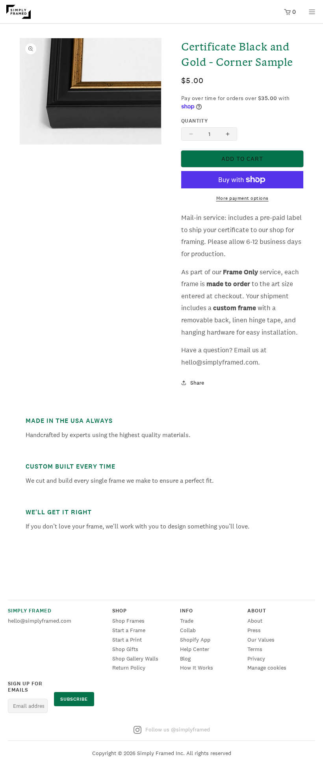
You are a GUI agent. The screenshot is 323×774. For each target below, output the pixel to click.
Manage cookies (266, 667)
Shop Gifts (125, 649)
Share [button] (197, 382)
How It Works (196, 667)
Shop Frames (128, 620)
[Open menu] (312, 14)
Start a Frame (128, 630)
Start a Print (127, 639)
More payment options (242, 198)
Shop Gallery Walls (135, 658)
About (254, 620)
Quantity (194, 121)
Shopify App (195, 639)
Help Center (194, 649)
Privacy (256, 658)
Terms (254, 649)
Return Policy (128, 667)
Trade (186, 620)
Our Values (261, 639)
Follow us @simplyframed (177, 729)
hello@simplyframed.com (39, 620)
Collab (188, 630)
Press (254, 630)
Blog (185, 658)
